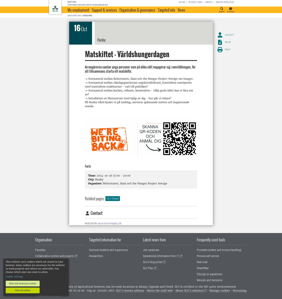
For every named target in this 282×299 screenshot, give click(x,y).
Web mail (202, 262)
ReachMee (203, 268)
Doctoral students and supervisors (108, 250)
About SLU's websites (189, 290)
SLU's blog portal (152, 262)
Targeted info (166, 10)
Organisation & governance (137, 10)
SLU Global (112, 198)
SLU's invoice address (130, 290)
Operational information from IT (161, 256)
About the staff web (160, 290)
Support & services (104, 10)
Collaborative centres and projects (54, 256)
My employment (78, 10)
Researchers (96, 256)
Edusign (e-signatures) (209, 274)
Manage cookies (219, 290)
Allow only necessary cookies (22, 283)
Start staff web (74, 15)
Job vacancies (151, 250)
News (181, 10)
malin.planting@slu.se (109, 223)
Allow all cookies (23, 290)
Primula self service (208, 256)
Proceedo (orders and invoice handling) (219, 250)
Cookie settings (14, 276)
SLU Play (148, 268)
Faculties (40, 250)
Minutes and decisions (209, 280)
